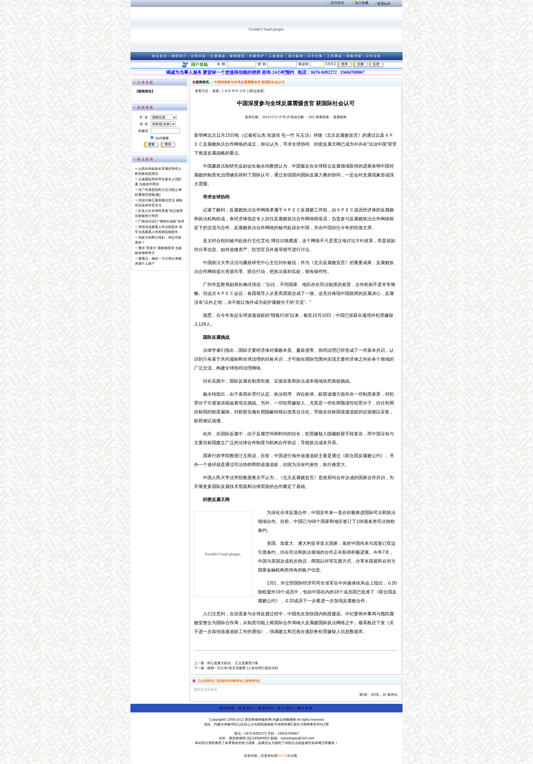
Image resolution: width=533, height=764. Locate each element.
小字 (242, 91)
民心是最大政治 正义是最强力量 (232, 663)
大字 (227, 91)
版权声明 (266, 708)
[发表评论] (252, 681)
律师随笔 (237, 56)
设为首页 (337, 3)
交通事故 (218, 56)
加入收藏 (361, 3)
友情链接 (227, 708)
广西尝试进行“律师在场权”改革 (161, 221)
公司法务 (373, 56)
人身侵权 (276, 56)
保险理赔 (354, 56)
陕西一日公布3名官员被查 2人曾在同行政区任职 (242, 668)
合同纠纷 (198, 56)
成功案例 (295, 56)
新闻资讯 (202, 82)
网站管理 (305, 708)
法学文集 (315, 56)
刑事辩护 (257, 56)
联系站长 (384, 4)
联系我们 (246, 708)
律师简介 (179, 56)
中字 (235, 91)
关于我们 (285, 708)
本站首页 (159, 56)
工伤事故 (334, 56)
